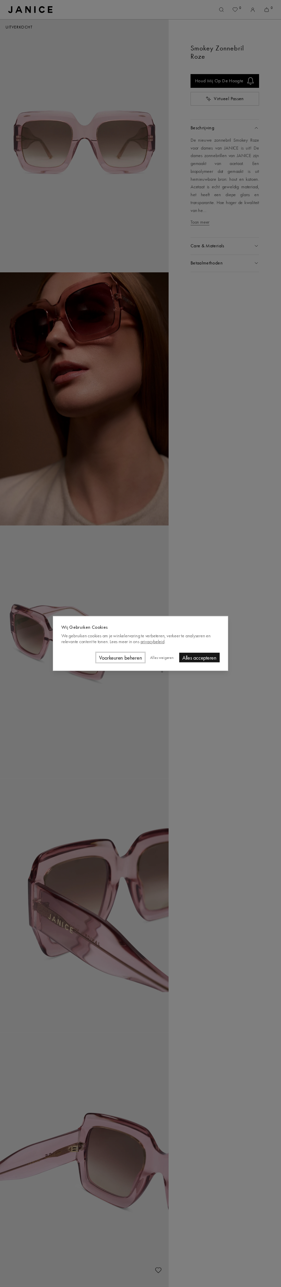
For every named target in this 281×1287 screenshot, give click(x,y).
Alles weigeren (161, 657)
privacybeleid (152, 641)
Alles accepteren (199, 657)
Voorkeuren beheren (120, 657)
